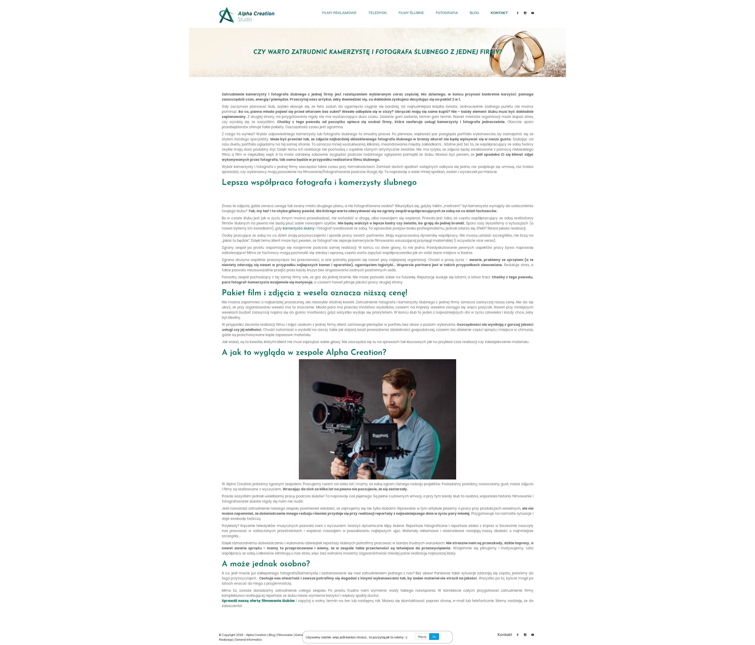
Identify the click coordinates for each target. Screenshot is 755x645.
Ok (434, 636)
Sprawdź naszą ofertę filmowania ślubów (258, 600)
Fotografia (447, 12)
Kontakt (499, 12)
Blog (474, 12)
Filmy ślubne (411, 12)
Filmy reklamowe (339, 12)
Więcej (422, 636)
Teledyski (377, 12)
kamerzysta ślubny (299, 228)
